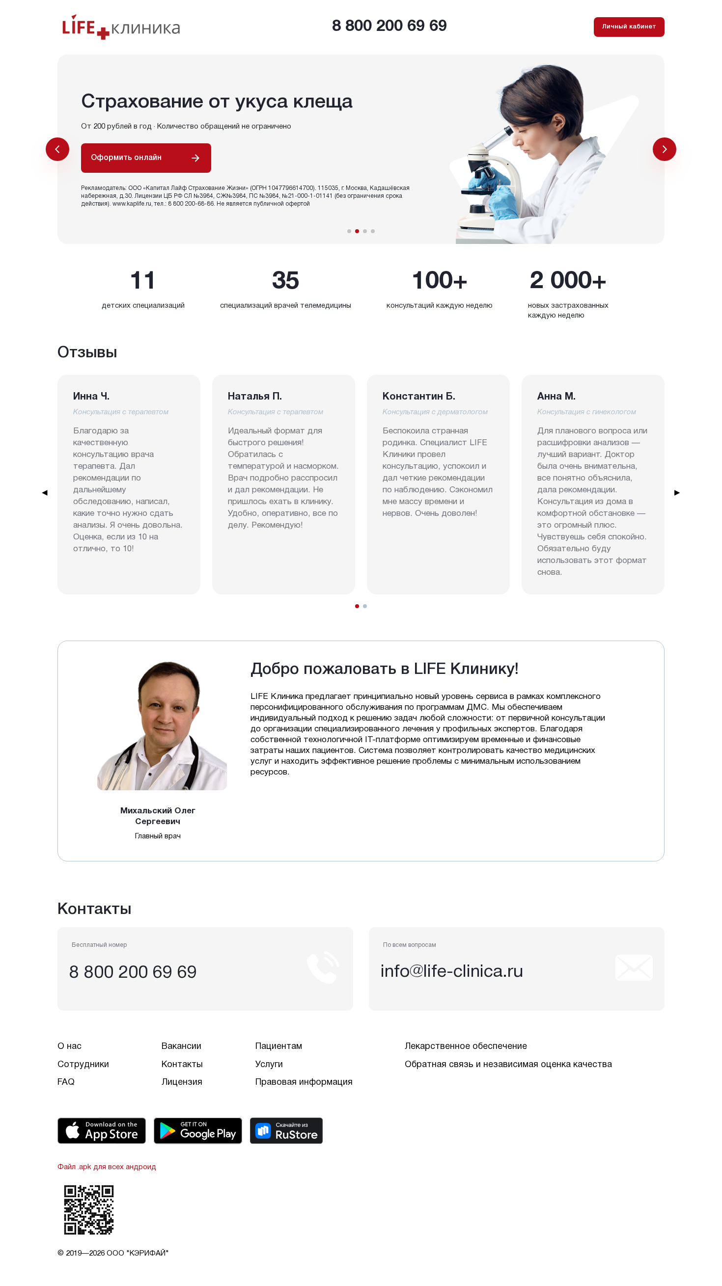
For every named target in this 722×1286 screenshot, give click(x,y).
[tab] (357, 606)
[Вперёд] (664, 149)
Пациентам (278, 1047)
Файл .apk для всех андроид (106, 1167)
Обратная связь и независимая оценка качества (508, 1065)
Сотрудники (83, 1065)
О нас (69, 1047)
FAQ (66, 1082)
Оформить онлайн (126, 158)
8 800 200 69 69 (389, 27)
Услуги (269, 1065)
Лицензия (182, 1082)
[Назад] (57, 149)
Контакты (182, 1065)
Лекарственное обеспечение (466, 1047)
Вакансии (181, 1047)
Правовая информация (304, 1082)
